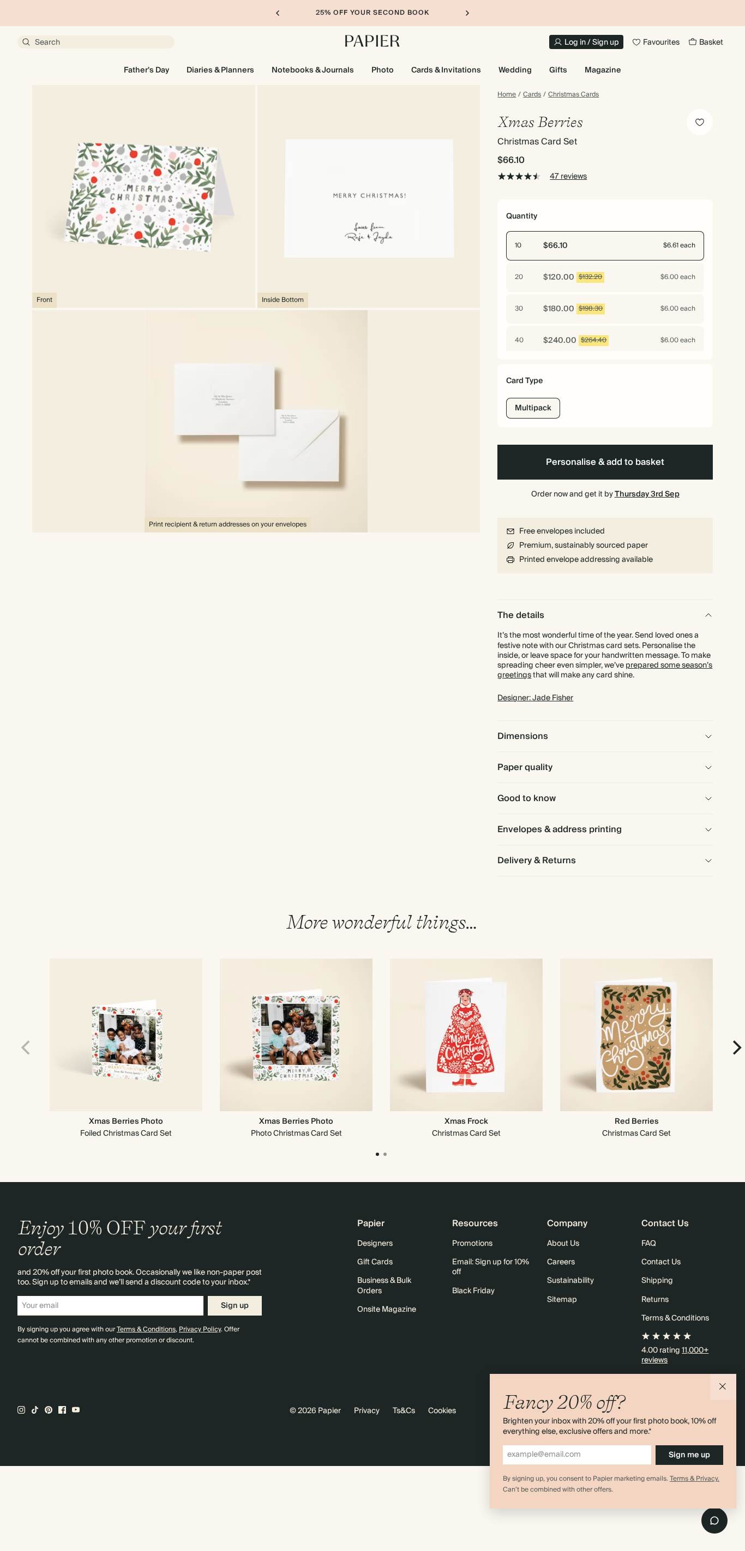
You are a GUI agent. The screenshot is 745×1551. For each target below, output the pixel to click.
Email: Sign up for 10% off (490, 1267)
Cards (532, 94)
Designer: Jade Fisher (535, 698)
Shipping (657, 1281)
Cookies (442, 1411)
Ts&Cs (404, 1411)
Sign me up (689, 1455)
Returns (655, 1300)
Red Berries (637, 1121)
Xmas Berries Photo (126, 1121)
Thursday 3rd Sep (647, 494)
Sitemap (562, 1300)
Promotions (472, 1244)
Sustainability (570, 1281)
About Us (563, 1244)
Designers (375, 1244)
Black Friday (473, 1291)
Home (506, 94)
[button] (723, 1387)
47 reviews (568, 176)
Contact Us (661, 1262)
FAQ (648, 1244)
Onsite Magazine (386, 1309)
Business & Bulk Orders (384, 1285)
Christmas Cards (573, 94)
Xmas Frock (466, 1121)
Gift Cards (375, 1262)
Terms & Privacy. (694, 1479)
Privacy (367, 1411)
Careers (561, 1262)
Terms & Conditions (146, 1329)
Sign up (235, 1305)
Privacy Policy (200, 1329)
